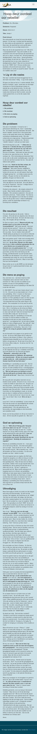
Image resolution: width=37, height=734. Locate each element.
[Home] (6, 5)
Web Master (32, 730)
